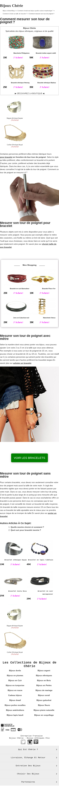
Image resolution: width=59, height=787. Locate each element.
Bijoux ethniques (44, 675)
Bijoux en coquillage (44, 715)
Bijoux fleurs (44, 705)
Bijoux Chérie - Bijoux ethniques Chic (29, 738)
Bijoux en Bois (44, 680)
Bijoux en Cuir (15, 680)
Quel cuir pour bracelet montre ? (26, 530)
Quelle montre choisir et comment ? (27, 527)
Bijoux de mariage (44, 690)
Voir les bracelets (29, 457)
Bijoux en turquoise (15, 685)
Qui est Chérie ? (28, 749)
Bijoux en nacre (15, 690)
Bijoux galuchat (43, 700)
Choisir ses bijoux (28, 774)
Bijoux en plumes (15, 675)
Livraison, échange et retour (28, 757)
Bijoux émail (15, 700)
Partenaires (28, 782)
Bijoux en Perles (44, 685)
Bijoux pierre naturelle (44, 710)
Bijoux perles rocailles (15, 705)
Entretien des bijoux (28, 766)
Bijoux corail (44, 695)
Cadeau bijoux (15, 695)
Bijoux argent (44, 670)
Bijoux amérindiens (15, 710)
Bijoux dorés (15, 670)
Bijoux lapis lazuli (15, 715)
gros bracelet (6, 157)
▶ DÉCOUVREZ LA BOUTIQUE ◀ (29, 93)
